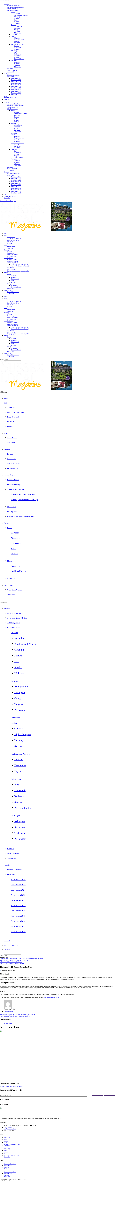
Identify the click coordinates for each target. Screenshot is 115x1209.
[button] (57, 393)
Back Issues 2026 (16, 78)
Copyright (6, 1167)
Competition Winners (13, 292)
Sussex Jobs (10, 288)
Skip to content (4, 1)
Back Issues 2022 (16, 84)
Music (12, 280)
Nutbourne (17, 55)
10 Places (13, 275)
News (5, 235)
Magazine (6, 73)
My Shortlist (10, 267)
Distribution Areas (12, 10)
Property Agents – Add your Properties (18, 271)
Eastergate (17, 28)
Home (5, 233)
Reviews (13, 282)
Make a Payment (12, 70)
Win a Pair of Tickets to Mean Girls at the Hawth (14, 960)
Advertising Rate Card (13, 5)
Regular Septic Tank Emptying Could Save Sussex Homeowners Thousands (21, 958)
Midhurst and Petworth (17, 44)
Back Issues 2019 (16, 89)
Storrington (14, 60)
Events (5, 245)
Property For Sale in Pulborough (20, 266)
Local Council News (13, 240)
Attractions (14, 277)
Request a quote (11, 256)
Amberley (17, 13)
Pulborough (14, 51)
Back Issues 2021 (16, 86)
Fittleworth (17, 54)
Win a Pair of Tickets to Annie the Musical (12, 963)
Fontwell (16, 18)
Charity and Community (14, 238)
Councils (6, 1011)
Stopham (16, 57)
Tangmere (17, 31)
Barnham (13, 25)
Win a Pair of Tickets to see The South (11, 962)
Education (10, 241)
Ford (15, 20)
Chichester (14, 34)
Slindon (16, 21)
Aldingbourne (18, 26)
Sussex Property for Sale (14, 263)
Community (10, 253)
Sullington (17, 63)
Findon (13, 36)
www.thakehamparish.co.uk (51, 997)
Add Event (10, 248)
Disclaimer (7, 1169)
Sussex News (11, 237)
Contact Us (7, 99)
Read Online (10, 76)
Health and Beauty (16, 287)
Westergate (17, 33)
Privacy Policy (8, 1165)
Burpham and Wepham (20, 15)
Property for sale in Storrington (19, 264)
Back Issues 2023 (16, 83)
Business (9, 243)
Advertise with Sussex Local (12, 1144)
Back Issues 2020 (16, 88)
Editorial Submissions (13, 75)
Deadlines (10, 68)
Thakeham (17, 65)
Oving (16, 29)
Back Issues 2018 (16, 91)
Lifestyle (9, 284)
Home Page (7, 1137)
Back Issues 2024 (16, 81)
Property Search (8, 258)
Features (6, 272)
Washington (17, 67)
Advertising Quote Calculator (15, 7)
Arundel (13, 12)
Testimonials (10, 72)
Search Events (11, 246)
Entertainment (15, 279)
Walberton (17, 23)
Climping (17, 17)
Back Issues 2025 (16, 80)
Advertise (6, 4)
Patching (16, 41)
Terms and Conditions (10, 1164)
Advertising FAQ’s (12, 8)
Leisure (9, 274)
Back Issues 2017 (16, 93)
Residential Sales (12, 259)
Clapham (16, 38)
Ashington (17, 62)
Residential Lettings (12, 261)
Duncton (16, 46)
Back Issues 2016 (16, 94)
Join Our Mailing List (10, 97)
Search (2, 359)
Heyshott (16, 49)
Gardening (14, 285)
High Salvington (19, 39)
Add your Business (12, 254)
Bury (15, 52)
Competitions (7, 290)
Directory (6, 250)
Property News (11, 269)
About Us (6, 96)
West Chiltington (19, 59)
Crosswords (10, 293)
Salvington (17, 42)
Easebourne (17, 47)
